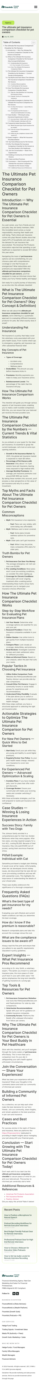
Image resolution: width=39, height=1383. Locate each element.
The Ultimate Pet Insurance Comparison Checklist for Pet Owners (19, 47)
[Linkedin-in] (13, 1293)
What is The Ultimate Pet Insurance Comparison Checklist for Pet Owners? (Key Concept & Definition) (20, 59)
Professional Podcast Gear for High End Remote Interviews (18, 1241)
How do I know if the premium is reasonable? (20, 130)
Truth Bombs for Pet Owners (19, 86)
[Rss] (17, 1293)
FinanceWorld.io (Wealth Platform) (14, 1308)
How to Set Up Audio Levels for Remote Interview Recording (17, 1257)
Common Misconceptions (18, 84)
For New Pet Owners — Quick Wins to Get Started (22, 108)
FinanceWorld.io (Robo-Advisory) (14, 1304)
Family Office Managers (11, 1351)
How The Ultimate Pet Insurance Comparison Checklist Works (18, 89)
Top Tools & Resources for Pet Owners (21, 142)
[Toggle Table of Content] (32, 42)
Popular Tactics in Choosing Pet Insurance (20, 97)
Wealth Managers (8, 1355)
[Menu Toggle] (35, 6)
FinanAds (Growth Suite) (11, 1312)
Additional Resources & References (21, 168)
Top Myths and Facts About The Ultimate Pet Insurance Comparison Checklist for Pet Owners (21, 80)
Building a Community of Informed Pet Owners (21, 156)
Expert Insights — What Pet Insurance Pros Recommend (20, 138)
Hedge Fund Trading (9, 1326)
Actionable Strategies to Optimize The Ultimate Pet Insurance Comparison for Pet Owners (20, 103)
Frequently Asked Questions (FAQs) (19, 123)
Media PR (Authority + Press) (12, 1333)
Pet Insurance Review (14, 1197)
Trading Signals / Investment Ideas (15, 1329)
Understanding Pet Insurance (19, 63)
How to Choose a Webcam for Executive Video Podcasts (16, 1249)
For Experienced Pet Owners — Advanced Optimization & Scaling (20, 111)
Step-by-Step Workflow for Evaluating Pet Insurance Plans (22, 93)
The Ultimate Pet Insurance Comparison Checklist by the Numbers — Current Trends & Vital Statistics (21, 73)
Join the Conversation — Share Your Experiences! (20, 151)
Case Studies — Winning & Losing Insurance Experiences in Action (18, 116)
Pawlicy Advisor (12, 1199)
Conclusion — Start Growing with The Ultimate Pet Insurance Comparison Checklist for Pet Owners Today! (21, 164)
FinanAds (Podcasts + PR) (11, 1315)
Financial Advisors (9, 1359)
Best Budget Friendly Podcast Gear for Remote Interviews (18, 1232)
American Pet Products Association (20, 1194)
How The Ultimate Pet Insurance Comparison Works (20, 68)
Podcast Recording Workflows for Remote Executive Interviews (18, 1224)
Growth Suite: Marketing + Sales (14, 1337)
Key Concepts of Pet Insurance (21, 65)
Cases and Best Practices (17, 159)
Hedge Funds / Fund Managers (13, 1347)
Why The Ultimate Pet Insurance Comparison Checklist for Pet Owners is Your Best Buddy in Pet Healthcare (21, 146)
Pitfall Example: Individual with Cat (21, 121)
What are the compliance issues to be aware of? (22, 134)
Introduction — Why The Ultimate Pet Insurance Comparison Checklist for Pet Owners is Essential (20, 52)
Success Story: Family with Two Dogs (21, 119)
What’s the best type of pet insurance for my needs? (22, 126)
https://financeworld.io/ (11, 1133)
